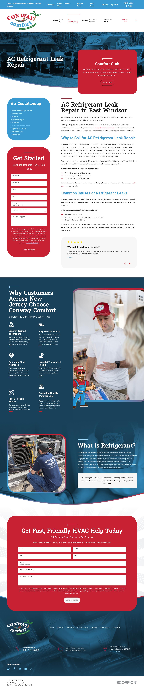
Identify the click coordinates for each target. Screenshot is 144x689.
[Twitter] (31, 668)
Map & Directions (115, 651)
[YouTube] (20, 668)
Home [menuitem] (55, 20)
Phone (14, 189)
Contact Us (125, 20)
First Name (15, 175)
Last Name (15, 182)
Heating (94, 627)
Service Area (105, 627)
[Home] (24, 20)
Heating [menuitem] (85, 20)
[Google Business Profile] (8, 668)
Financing (50, 5)
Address (14, 203)
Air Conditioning (82, 627)
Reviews (105, 5)
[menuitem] (29, 110)
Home (52, 627)
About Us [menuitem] (61, 20)
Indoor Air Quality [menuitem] (93, 20)
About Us (60, 627)
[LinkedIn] (25, 668)
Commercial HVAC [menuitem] (108, 20)
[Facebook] (14, 668)
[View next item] (130, 264)
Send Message (29, 250)
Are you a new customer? (20, 210)
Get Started (107, 83)
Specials (114, 5)
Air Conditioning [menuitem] (73, 20)
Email (13, 196)
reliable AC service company (104, 128)
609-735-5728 (129, 4)
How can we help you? (18, 217)
